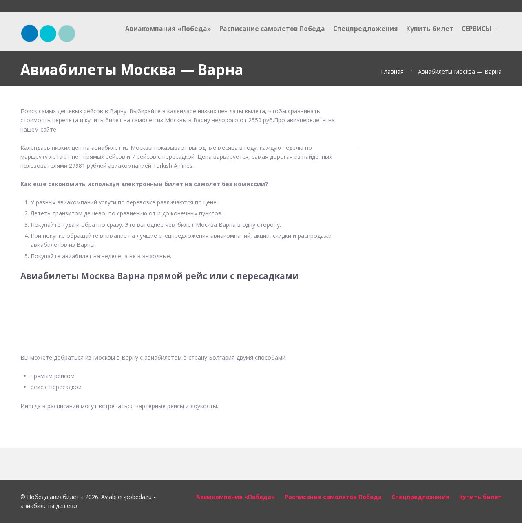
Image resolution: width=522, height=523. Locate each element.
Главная (392, 71)
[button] (179, 312)
